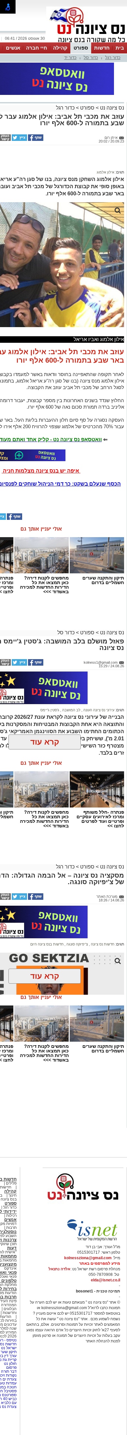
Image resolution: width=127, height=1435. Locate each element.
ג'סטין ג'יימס (49, 710)
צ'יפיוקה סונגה (76, 944)
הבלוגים (10, 1309)
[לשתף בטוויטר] (19, 140)
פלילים (11, 1183)
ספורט (81, 48)
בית (120, 48)
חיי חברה (36, 48)
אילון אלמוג (105, 172)
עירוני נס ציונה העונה (98, 710)
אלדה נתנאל (59, 1269)
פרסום (11, 1367)
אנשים (13, 48)
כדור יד (70, 57)
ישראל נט (8, 1348)
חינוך (12, 1195)
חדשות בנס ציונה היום (47, 944)
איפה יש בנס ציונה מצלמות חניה (41, 471)
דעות (12, 1248)
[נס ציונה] (86, 41)
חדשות (102, 48)
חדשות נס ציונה (102, 944)
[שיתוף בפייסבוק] (35, 140)
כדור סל (91, 57)
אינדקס (10, 1268)
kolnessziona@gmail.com (88, 1258)
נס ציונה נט (111, 108)
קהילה (60, 48)
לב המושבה (70, 710)
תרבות (11, 1227)
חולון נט (10, 1363)
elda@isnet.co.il (105, 1280)
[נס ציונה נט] (83, 1206)
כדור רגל (112, 57)
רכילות (11, 1215)
